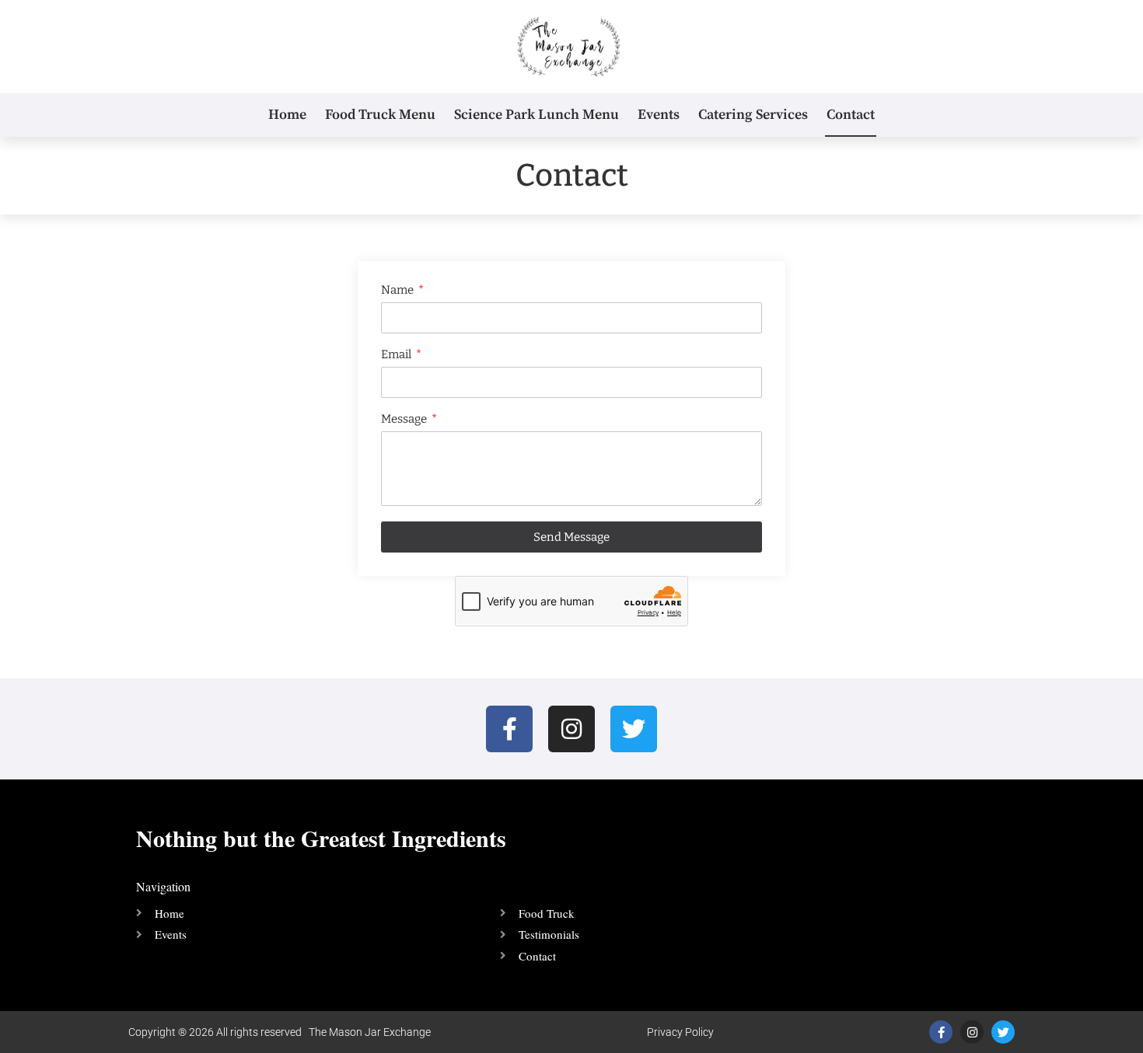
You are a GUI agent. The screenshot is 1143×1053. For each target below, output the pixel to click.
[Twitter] (633, 729)
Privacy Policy (680, 1032)
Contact (851, 115)
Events (659, 115)
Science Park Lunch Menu (536, 115)
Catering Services (753, 115)
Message (405, 419)
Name (398, 290)
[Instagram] (571, 729)
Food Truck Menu (380, 115)
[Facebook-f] (509, 729)
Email (397, 355)
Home (287, 115)
